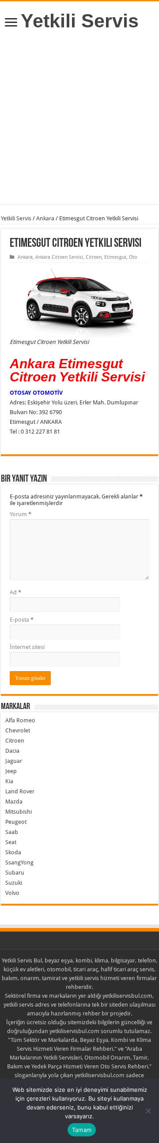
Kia (9, 781)
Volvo (12, 893)
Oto (133, 257)
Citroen (94, 257)
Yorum (20, 514)
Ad (15, 592)
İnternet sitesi (27, 647)
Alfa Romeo (20, 720)
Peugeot (15, 822)
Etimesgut (115, 257)
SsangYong (19, 862)
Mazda (14, 801)
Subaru (14, 872)
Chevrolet (17, 730)
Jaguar (13, 761)
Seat (10, 842)
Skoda (13, 852)
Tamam (81, 1129)
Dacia (12, 750)
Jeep (11, 771)
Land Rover (19, 791)
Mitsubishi (18, 811)
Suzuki (13, 882)
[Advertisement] (79, 124)
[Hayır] (148, 1110)
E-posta (22, 619)
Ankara (45, 218)
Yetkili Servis (80, 20)
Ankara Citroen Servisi (59, 257)
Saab (11, 832)
